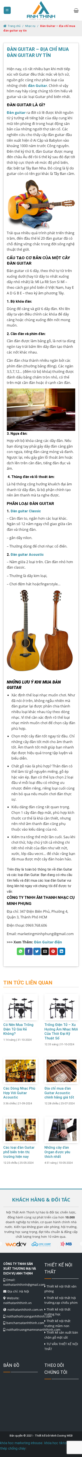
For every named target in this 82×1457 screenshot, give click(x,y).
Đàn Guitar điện (48, 942)
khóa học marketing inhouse (21, 1443)
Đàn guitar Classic (25, 511)
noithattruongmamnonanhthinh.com (33, 1330)
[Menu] (7, 10)
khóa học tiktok (56, 1443)
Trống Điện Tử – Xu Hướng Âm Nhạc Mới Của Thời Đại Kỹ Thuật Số (61, 1031)
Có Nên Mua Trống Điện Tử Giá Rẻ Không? (18, 1029)
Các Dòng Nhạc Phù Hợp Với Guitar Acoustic (19, 1093)
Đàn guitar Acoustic (27, 555)
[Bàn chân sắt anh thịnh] (41, 10)
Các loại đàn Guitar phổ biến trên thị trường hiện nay (19, 1152)
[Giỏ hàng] (76, 10)
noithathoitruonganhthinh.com (29, 1316)
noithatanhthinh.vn (17, 1303)
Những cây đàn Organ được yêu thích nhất (57, 1152)
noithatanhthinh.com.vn (25, 1310)
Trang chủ (14, 26)
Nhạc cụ (30, 26)
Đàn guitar (16, 112)
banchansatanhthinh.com (25, 1323)
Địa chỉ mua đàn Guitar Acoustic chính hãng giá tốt (59, 1093)
